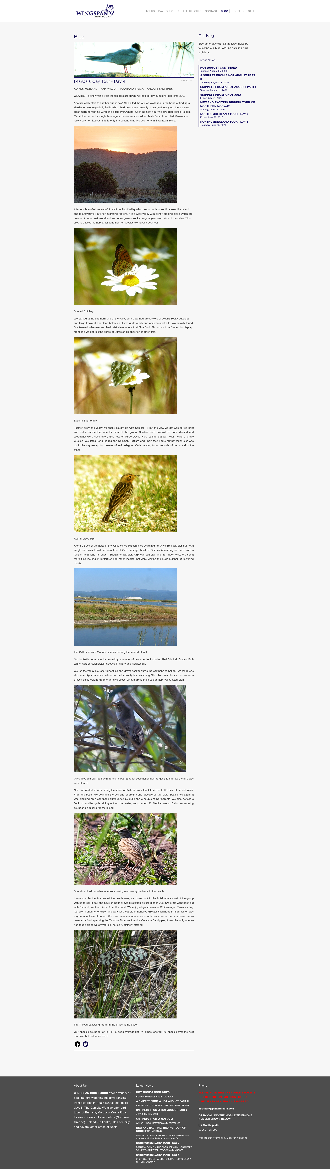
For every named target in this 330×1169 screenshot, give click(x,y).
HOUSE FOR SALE (243, 11)
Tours (150, 11)
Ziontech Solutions (237, 1137)
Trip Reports (192, 11)
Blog (224, 11)
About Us (80, 1085)
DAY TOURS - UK (168, 11)
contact (211, 11)
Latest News (207, 60)
